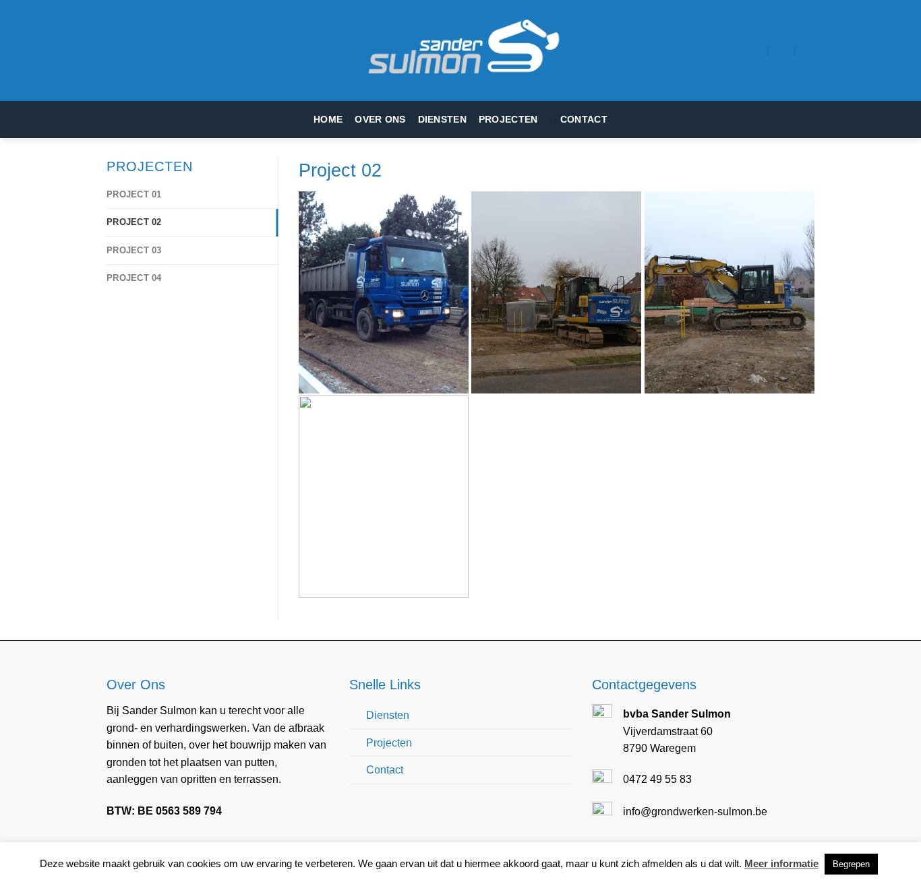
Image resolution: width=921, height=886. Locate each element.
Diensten (442, 119)
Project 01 (134, 194)
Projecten (508, 119)
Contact (583, 119)
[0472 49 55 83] (808, 50)
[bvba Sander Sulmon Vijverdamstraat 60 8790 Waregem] (755, 50)
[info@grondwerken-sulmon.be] (782, 50)
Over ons (380, 119)
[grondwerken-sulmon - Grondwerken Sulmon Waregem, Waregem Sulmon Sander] (460, 50)
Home (328, 119)
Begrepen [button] (851, 864)
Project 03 (134, 250)
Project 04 (134, 278)
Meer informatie (781, 863)
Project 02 (134, 222)
